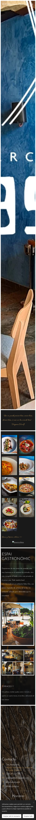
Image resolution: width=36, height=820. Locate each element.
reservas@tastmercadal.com (17, 778)
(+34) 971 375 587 (13, 774)
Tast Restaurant (12, 765)
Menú (32, 4)
